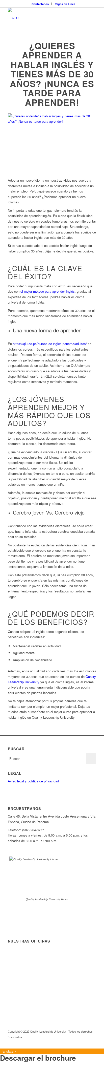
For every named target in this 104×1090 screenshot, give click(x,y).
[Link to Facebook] (62, 1042)
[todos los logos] (43, 18)
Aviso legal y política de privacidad (33, 781)
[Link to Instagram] (92, 1042)
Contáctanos (40, 4)
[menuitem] (40, 4)
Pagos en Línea (65, 4)
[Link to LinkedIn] (77, 1042)
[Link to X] (69, 1042)
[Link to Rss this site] (54, 1042)
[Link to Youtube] (85, 1042)
